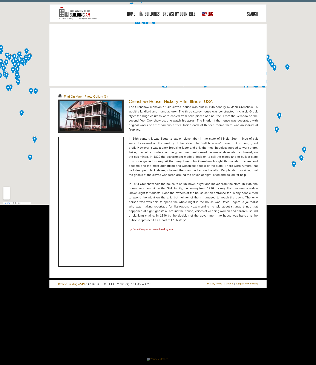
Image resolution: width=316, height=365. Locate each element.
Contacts (228, 283)
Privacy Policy (214, 283)
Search (252, 14)
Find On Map (73, 96)
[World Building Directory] (76, 13)
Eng (210, 14)
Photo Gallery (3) (96, 96)
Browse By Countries (179, 14)
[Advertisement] (158, 55)
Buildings (152, 14)
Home (131, 14)
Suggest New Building (246, 283)
